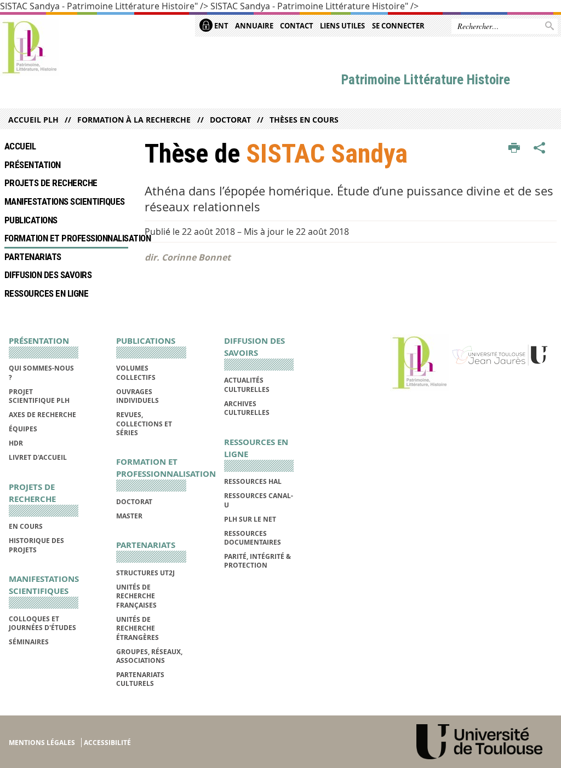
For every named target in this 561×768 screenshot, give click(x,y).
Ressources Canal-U (258, 500)
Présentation (32, 164)
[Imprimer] (514, 148)
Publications (31, 220)
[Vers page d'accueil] (29, 47)
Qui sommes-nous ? (41, 372)
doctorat (230, 119)
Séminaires (29, 641)
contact (296, 26)
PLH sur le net (250, 519)
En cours (26, 526)
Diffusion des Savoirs (47, 274)
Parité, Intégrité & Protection (257, 561)
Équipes (23, 429)
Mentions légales (42, 742)
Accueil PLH (33, 119)
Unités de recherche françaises (136, 596)
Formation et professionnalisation (66, 238)
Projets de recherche (51, 182)
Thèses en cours (304, 119)
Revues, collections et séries (144, 423)
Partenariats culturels (140, 679)
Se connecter (398, 26)
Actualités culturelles (247, 385)
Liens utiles (342, 26)
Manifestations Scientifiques (64, 201)
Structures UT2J (145, 573)
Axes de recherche (42, 414)
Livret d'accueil (38, 457)
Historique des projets (36, 545)
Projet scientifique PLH (39, 396)
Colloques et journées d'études (42, 623)
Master (129, 516)
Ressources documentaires (252, 538)
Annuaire (254, 26)
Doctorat (134, 501)
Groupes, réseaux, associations (149, 656)
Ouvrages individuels (137, 396)
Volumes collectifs (136, 372)
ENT (220, 26)
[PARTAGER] (539, 148)
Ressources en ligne (46, 293)
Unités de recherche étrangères (137, 628)
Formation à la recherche (134, 119)
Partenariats (32, 256)
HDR (16, 443)
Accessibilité (107, 742)
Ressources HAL (253, 481)
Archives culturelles (247, 408)
